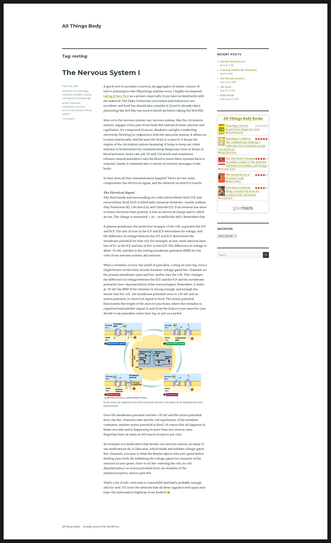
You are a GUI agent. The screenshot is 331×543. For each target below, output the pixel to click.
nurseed (66, 94)
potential (77, 110)
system (66, 113)
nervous (80, 106)
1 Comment (68, 118)
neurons (66, 110)
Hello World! (227, 95)
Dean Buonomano (235, 132)
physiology (85, 98)
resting (87, 110)
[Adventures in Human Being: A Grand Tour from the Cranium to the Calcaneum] (221, 191)
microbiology (80, 90)
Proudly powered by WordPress (101, 526)
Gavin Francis (227, 198)
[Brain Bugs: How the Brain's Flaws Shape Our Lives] (221, 129)
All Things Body (81, 26)
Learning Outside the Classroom (238, 70)
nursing (87, 94)
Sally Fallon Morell (228, 153)
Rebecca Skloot (234, 181)
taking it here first (116, 96)
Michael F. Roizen (228, 169)
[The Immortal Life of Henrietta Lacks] (221, 178)
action (65, 103)
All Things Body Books (243, 118)
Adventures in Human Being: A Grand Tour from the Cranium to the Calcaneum (242, 191)
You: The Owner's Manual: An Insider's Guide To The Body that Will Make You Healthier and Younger (247, 162)
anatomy (67, 90)
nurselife (77, 94)
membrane (68, 106)
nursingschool (70, 98)
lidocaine (75, 103)
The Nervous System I (101, 72)
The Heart (226, 87)
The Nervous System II (232, 61)
